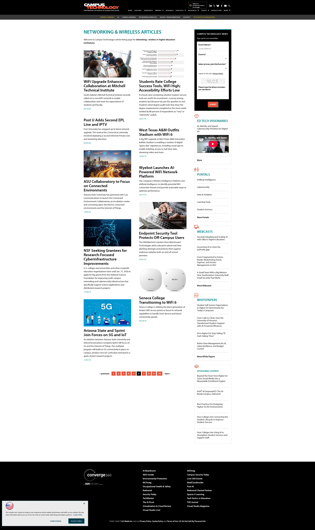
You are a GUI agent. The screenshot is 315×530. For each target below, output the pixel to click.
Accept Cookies (76, 521)
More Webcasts (204, 285)
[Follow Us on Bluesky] (218, 6)
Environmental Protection (155, 478)
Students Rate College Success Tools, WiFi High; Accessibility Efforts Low (160, 85)
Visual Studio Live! (151, 510)
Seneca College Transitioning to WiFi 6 (157, 300)
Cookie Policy (157, 521)
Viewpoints (148, 10)
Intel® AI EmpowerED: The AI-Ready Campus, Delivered (210, 392)
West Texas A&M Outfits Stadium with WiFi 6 (159, 132)
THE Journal (192, 502)
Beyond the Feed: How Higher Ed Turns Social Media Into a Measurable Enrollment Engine (212, 378)
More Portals (203, 217)
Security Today (149, 494)
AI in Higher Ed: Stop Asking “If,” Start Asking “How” (211, 334)
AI (118, 17)
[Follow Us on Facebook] (221, 6)
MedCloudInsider (195, 482)
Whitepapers (207, 300)
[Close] (84, 503)
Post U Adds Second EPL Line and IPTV (104, 122)
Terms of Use (172, 521)
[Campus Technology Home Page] (101, 7)
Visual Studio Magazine (198, 506)
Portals (203, 174)
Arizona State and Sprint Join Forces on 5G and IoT (105, 332)
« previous (105, 373)
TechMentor (148, 498)
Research (170, 10)
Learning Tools (203, 202)
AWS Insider (148, 474)
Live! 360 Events (195, 478)
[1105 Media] (98, 497)
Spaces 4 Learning (195, 494)
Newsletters (216, 10)
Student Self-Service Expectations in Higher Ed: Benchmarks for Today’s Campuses (212, 308)
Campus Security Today (198, 474)
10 (159, 373)
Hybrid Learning (129, 17)
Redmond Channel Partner (199, 490)
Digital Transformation (170, 17)
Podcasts (180, 10)
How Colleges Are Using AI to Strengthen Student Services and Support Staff (212, 435)
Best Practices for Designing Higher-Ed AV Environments (210, 405)
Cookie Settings (55, 521)
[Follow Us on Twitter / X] (214, 6)
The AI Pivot (148, 502)
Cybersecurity (203, 187)
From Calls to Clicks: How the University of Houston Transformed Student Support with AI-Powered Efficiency (211, 321)
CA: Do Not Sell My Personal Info (192, 521)
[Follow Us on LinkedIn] (210, 5)
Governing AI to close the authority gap (208, 248)
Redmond (147, 490)
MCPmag (147, 482)
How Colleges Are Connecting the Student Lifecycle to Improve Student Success (212, 420)
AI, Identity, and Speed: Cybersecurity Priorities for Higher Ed (212, 129)
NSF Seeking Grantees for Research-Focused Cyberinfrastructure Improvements (105, 257)
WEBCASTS (205, 231)
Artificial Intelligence (206, 179)
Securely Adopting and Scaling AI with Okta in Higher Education (212, 238)
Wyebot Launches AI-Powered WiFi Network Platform (158, 172)
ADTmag (191, 470)
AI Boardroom (149, 470)
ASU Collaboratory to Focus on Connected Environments (107, 185)
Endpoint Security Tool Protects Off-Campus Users (161, 235)
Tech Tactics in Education (198, 498)
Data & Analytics (204, 194)
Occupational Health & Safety (157, 486)
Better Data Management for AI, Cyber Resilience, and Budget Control (211, 346)
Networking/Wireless (148, 17)
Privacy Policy (218, 73)
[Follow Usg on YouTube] (225, 6)
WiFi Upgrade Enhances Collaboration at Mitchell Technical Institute (104, 85)
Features (138, 10)
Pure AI (190, 486)
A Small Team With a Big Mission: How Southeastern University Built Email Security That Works (213, 275)
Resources (192, 10)
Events (204, 10)
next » (167, 373)
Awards (158, 10)
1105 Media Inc (126, 521)
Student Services (204, 209)
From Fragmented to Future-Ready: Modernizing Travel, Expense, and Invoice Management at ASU (210, 261)
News (130, 10)
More (226, 10)
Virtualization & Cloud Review (157, 506)
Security (186, 17)
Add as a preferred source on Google (199, 5)
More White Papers (206, 356)
